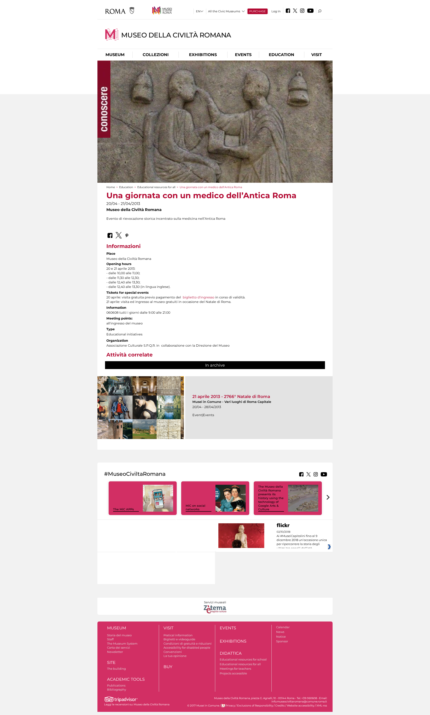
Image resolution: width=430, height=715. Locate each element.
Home (110, 187)
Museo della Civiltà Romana (176, 35)
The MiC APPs (123, 509)
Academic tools (126, 679)
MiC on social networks (195, 507)
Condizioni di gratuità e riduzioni (187, 643)
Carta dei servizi (118, 647)
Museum (115, 54)
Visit (316, 54)
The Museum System (122, 643)
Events (243, 54)
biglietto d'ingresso (198, 297)
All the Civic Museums (224, 11)
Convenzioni (172, 652)
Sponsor (282, 641)
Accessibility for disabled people (186, 647)
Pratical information (178, 635)
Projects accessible (233, 673)
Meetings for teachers (235, 668)
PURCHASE (257, 11)
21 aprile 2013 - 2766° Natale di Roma (231, 396)
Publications (116, 685)
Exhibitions (203, 54)
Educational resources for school (243, 659)
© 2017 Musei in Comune (203, 705)
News (280, 632)
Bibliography (116, 689)
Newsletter (115, 652)
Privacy (230, 705)
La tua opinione (175, 656)
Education (281, 54)
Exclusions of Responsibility (255, 705)
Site (111, 663)
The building (116, 668)
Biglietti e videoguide (179, 639)
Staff (110, 639)
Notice (281, 636)
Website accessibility (300, 705)
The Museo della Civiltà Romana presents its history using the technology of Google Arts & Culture (271, 498)
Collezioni (156, 54)
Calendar (283, 627)
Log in (276, 11)
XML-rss (321, 705)
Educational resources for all (156, 187)
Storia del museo (119, 635)
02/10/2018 (302, 540)
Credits (280, 705)
